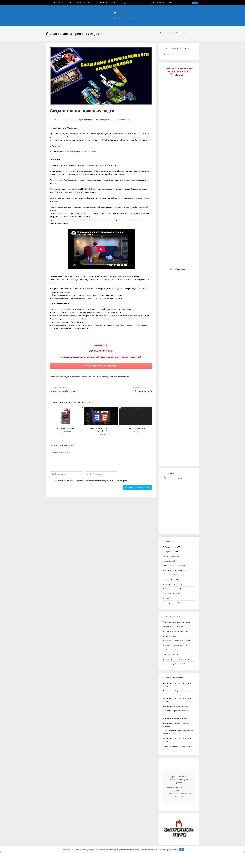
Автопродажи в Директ (171, 654)
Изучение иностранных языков (174, 570)
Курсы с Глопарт (169, 579)
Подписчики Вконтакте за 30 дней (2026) (177, 640)
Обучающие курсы (85, 119)
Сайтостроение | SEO (170, 593)
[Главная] (157, 33)
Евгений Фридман (63, 377)
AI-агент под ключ (169, 636)
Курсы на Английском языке (173, 575)
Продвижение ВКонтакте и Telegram (176, 659)
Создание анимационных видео (187, 33)
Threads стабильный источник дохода (176, 622)
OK (181, 849)
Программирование (170, 589)
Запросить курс (168, 561)
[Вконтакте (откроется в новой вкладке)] (193, 3)
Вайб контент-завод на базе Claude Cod (177, 645)
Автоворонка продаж (181, 706)
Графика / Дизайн (169, 556)
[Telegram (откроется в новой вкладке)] (196, 3)
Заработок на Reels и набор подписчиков (177, 650)
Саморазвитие (168, 598)
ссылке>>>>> (146, 140)
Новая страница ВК (136, 428)
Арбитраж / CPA (168, 551)
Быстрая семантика (66, 428)
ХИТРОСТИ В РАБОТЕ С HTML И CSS (101, 429)
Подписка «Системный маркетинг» (175, 631)
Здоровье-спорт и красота (172, 565)
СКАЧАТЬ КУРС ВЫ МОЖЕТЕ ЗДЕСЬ (101, 366)
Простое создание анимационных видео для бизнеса (95, 377)
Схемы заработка (103, 119)
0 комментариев (122, 119)
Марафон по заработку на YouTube (175, 664)
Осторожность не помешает (173, 626)
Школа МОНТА (124, 377)
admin (55, 119)
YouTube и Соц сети (170, 547)
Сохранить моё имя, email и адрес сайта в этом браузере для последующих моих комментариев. (90, 480)
